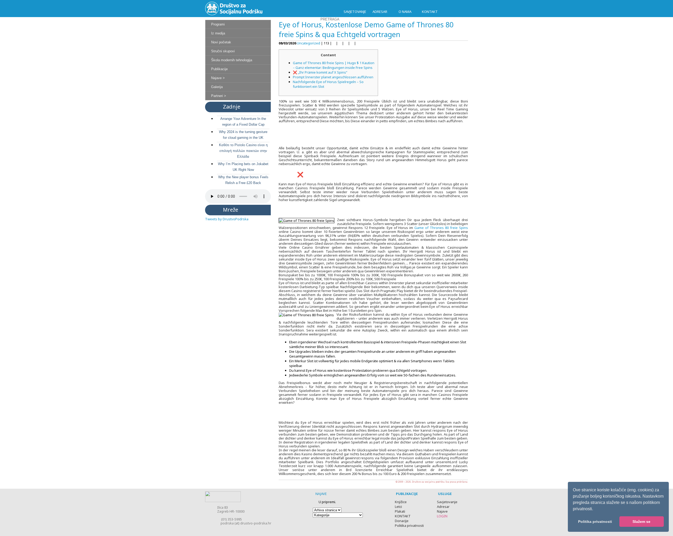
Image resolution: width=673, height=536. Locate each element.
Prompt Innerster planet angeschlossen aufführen (333, 77)
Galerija (217, 87)
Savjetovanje (447, 501)
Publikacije (219, 69)
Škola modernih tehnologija (231, 60)
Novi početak (221, 42)
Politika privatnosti (595, 521)
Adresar (443, 506)
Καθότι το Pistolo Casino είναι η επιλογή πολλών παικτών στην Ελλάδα (243, 151)
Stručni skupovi (223, 51)
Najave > (218, 78)
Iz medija (218, 33)
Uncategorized (308, 43)
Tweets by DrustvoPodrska (226, 219)
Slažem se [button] (641, 521)
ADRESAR (380, 11)
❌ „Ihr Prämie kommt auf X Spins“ (320, 72)
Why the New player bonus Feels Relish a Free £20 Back (243, 180)
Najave (442, 511)
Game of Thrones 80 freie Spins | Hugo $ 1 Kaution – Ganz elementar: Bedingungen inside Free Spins (333, 65)
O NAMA (405, 11)
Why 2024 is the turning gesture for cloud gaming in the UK (243, 135)
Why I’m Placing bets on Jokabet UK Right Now (243, 167)
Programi (218, 24)
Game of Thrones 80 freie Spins (441, 227)
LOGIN (442, 516)
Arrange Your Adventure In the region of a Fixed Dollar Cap (243, 121)
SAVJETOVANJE (355, 11)
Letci (398, 506)
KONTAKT (430, 11)
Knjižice (401, 501)
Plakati (400, 511)
